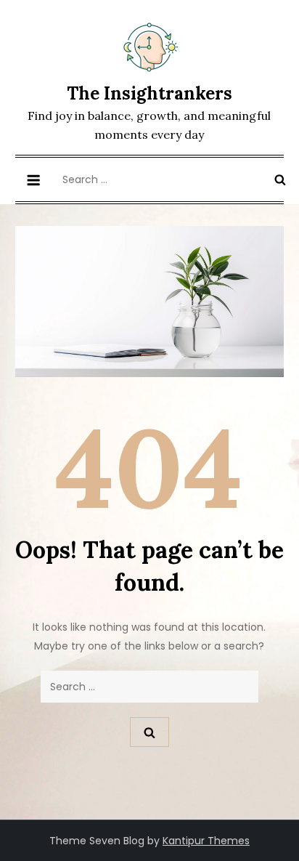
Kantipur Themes (206, 840)
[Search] (280, 179)
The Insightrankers (149, 93)
